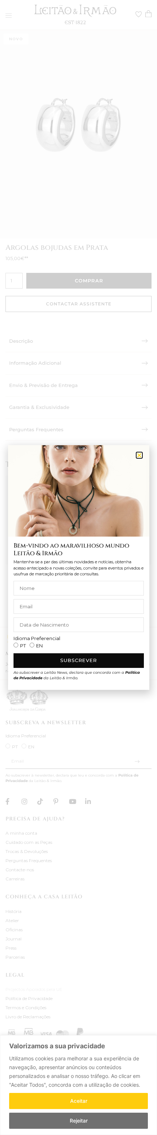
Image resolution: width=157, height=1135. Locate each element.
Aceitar (78, 1101)
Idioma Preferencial (37, 638)
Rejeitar (79, 1120)
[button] (139, 455)
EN (39, 646)
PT (23, 646)
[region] (78, 1085)
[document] (78, 567)
